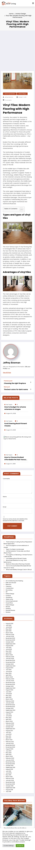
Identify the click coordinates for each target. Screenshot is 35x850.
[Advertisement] (17, 48)
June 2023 (9, 693)
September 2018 (10, 788)
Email (4, 507)
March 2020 (9, 756)
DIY (6, 592)
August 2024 (9, 668)
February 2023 (10, 701)
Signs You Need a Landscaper (15, 549)
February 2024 (10, 679)
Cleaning (8, 586)
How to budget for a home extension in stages (15, 408)
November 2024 (10, 662)
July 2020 (8, 751)
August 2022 (9, 712)
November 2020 (10, 747)
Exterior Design (10, 593)
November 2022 (10, 706)
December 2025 (10, 638)
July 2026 (8, 625)
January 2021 (10, 743)
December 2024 (10, 660)
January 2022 (10, 725)
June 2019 (9, 773)
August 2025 (9, 645)
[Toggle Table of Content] (20, 209)
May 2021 (8, 736)
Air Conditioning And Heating (14, 581)
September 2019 (10, 767)
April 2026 (8, 631)
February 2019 (10, 778)
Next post (7, 387)
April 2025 (8, 653)
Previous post (8, 381)
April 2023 (8, 697)
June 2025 (9, 649)
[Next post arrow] (30, 389)
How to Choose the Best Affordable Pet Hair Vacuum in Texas (16, 458)
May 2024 (8, 673)
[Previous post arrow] (30, 382)
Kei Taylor (9, 404)
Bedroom (8, 584)
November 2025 (10, 640)
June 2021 (8, 734)
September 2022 (10, 710)
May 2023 (8, 695)
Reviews (8, 612)
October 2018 (9, 786)
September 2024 (10, 666)
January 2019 (10, 780)
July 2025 (8, 647)
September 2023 (10, 688)
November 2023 (10, 684)
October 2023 (10, 686)
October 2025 (10, 642)
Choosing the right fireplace (15, 383)
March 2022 (9, 721)
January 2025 (10, 658)
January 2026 (10, 636)
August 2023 (9, 690)
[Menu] (33, 3)
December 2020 (10, 745)
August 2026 (9, 623)
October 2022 (10, 708)
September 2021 (10, 728)
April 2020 (8, 754)
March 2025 (9, 655)
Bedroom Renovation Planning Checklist (18, 564)
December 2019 (10, 762)
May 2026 (8, 629)
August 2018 (9, 789)
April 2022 (8, 719)
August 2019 (9, 769)
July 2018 (8, 791)
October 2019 (9, 765)
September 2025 (10, 644)
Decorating (9, 590)
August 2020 (9, 749)
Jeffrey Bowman (9, 97)
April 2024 (8, 675)
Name (5, 496)
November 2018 (10, 784)
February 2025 (10, 657)
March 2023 (9, 699)
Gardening (9, 597)
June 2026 (9, 627)
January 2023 (10, 703)
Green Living (9, 599)
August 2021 (9, 730)
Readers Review (10, 610)
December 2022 (10, 705)
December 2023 (10, 682)
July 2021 (8, 732)
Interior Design (22, 93)
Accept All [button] (20, 846)
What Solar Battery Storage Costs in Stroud (19, 569)
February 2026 (10, 634)
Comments (6, 478)
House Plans (9, 603)
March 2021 (9, 740)
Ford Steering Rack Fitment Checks (15, 424)
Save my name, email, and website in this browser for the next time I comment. (15, 519)
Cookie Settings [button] (9, 846)
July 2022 (8, 714)
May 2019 (8, 775)
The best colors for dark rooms (16, 389)
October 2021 (9, 727)
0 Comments (8, 100)
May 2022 (8, 717)
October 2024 (10, 664)
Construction (10, 588)
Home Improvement (10, 93)
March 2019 (9, 776)
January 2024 (10, 680)
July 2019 (8, 771)
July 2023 (8, 692)
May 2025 (8, 651)
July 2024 (8, 669)
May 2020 (8, 753)
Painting (8, 608)
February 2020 (10, 758)
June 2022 (9, 716)
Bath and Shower (11, 582)
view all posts (7, 372)
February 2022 (10, 723)
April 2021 (8, 738)
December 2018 (10, 782)
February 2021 (10, 741)
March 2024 (9, 677)
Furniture (8, 595)
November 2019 (10, 764)
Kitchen (8, 606)
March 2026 (9, 633)
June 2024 (9, 671)
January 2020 (10, 760)
